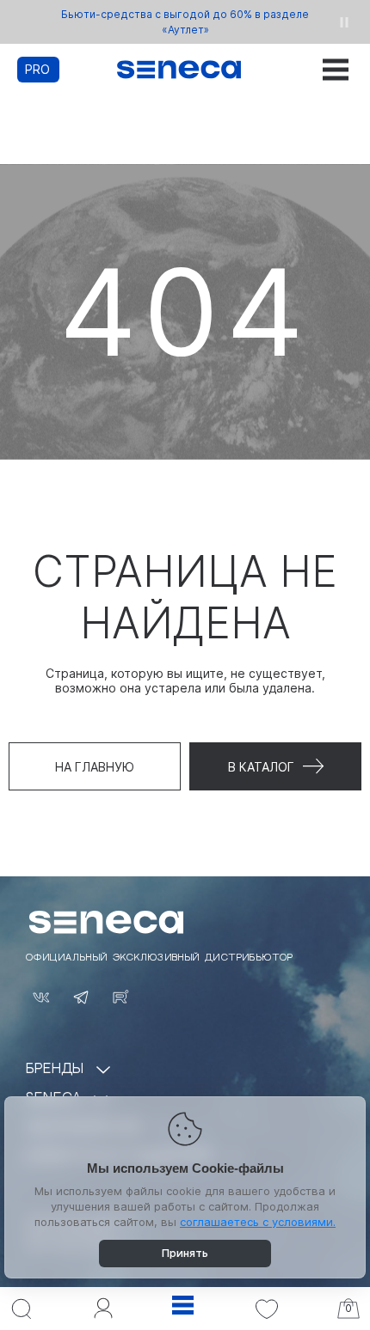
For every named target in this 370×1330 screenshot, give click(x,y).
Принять (185, 1253)
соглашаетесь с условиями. (258, 1222)
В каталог (261, 767)
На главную (94, 767)
